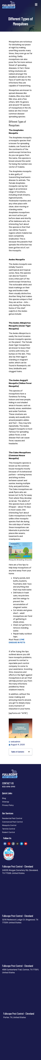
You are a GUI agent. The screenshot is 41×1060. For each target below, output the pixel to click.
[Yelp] (9, 843)
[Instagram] (17, 843)
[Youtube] (25, 843)
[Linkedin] (21, 843)
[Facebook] (5, 843)
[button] (36, 4)
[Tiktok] (13, 843)
